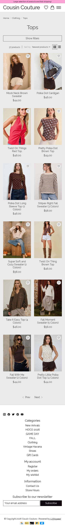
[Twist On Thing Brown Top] (48, 239)
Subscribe (51, 503)
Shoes (32, 450)
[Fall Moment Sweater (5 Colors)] (48, 298)
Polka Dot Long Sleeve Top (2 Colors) (17, 206)
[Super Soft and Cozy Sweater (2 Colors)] (17, 239)
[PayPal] (27, 523)
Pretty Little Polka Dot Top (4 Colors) (48, 376)
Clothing (16, 18)
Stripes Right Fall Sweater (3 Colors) (48, 205)
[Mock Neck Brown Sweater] (17, 71)
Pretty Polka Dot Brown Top (48, 150)
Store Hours (32, 490)
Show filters (32, 38)
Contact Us (32, 486)
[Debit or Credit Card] (32, 523)
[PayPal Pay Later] (37, 523)
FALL (32, 438)
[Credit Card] (22, 523)
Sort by (27, 47)
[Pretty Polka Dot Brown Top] (48, 126)
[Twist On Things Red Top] (17, 126)
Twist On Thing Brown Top (48, 263)
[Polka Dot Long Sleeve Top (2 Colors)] (17, 181)
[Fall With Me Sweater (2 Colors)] (17, 353)
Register (32, 466)
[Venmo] (42, 523)
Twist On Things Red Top (17, 150)
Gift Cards (32, 455)
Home (6, 18)
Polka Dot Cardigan (48, 93)
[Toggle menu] (59, 7)
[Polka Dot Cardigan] (48, 71)
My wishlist (32, 474)
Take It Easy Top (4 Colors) (17, 321)
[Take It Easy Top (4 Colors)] (17, 298)
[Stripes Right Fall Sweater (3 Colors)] (48, 181)
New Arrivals (32, 425)
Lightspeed (55, 518)
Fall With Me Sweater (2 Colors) (17, 376)
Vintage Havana (32, 446)
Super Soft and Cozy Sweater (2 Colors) (17, 264)
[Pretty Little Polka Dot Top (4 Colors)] (48, 353)
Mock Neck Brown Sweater (17, 95)
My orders (32, 470)
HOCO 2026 (32, 429)
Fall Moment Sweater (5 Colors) (48, 321)
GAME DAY (32, 433)
